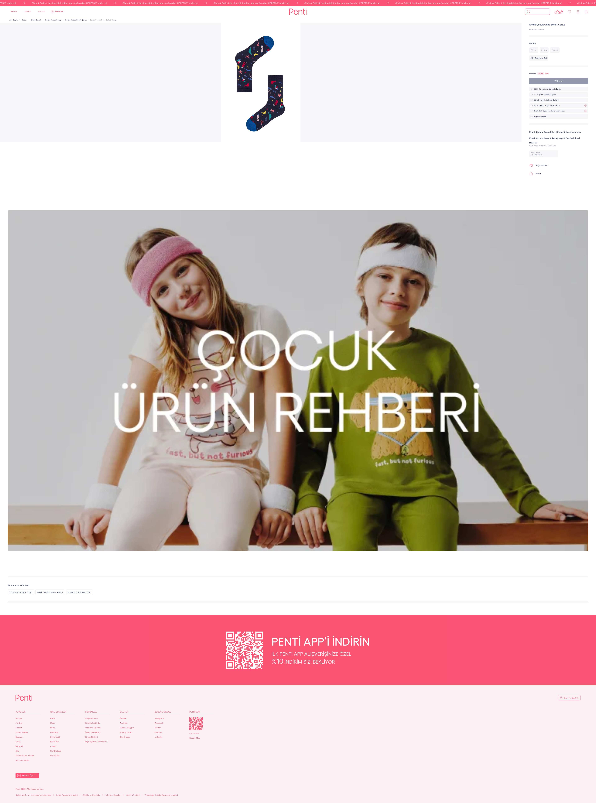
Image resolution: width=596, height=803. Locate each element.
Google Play (194, 738)
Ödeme (123, 718)
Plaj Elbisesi (55, 751)
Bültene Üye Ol (29, 775)
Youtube (158, 732)
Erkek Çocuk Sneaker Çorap (50, 592)
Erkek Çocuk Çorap (53, 20)
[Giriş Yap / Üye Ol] (578, 12)
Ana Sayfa (13, 20)
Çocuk (41, 12)
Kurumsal (91, 712)
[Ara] (528, 12)
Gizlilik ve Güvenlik (91, 795)
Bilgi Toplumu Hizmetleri (96, 742)
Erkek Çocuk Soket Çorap (76, 20)
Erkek (28, 12)
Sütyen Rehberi (22, 760)
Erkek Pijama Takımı (25, 756)
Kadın (14, 12)
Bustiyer (19, 737)
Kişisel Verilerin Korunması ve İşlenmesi (33, 795)
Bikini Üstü (55, 737)
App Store (194, 733)
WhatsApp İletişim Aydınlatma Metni (161, 795)
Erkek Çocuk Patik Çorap (20, 592)
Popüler (20, 712)
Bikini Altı (54, 742)
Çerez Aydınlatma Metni (67, 795)
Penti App (194, 712)
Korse (18, 742)
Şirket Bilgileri (91, 737)
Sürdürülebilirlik (92, 723)
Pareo (52, 728)
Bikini (52, 718)
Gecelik (19, 728)
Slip (17, 751)
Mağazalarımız (91, 718)
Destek (124, 712)
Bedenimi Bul (541, 58)
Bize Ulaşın (125, 737)
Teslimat (123, 723)
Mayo (52, 723)
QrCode (196, 723)
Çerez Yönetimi (133, 795)
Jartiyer (19, 723)
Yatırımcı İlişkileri (93, 728)
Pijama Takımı (22, 732)
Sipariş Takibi (126, 732)
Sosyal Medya (163, 712)
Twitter (158, 728)
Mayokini (54, 732)
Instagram (159, 718)
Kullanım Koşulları (113, 795)
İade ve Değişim (127, 728)
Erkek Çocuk (36, 20)
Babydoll (20, 746)
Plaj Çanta (54, 756)
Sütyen (19, 718)
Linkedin (158, 737)
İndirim (59, 12)
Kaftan (53, 746)
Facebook (159, 723)
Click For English (571, 698)
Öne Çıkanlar (58, 712)
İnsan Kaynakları (92, 732)
